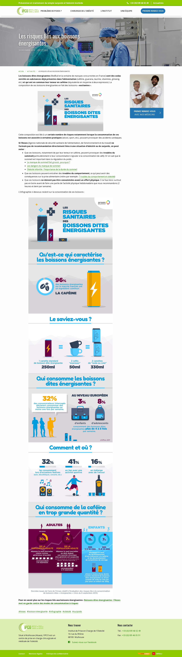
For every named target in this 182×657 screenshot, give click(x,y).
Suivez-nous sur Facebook (84, 642)
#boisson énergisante (37, 611)
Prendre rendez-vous (153, 11)
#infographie (55, 611)
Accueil (21, 71)
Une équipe (126, 11)
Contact (22, 654)
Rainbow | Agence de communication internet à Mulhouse (157, 654)
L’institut (106, 11)
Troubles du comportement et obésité (97, 176)
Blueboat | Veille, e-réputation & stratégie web (144, 654)
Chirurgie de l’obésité (82, 11)
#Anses (22, 611)
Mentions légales (35, 654)
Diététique (43, 50)
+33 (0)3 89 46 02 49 (139, 3)
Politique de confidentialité (57, 654)
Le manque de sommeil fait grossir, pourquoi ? (48, 162)
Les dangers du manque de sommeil (43, 165)
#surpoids (77, 611)
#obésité (67, 611)
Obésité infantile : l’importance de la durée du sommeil (52, 169)
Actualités (158, 3)
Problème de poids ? (51, 11)
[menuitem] (51, 11)
